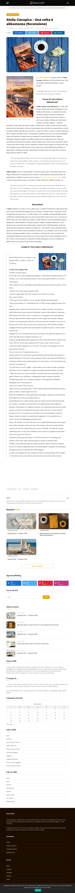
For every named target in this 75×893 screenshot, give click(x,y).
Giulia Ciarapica (11, 489)
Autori (8, 736)
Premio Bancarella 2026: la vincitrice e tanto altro (33, 644)
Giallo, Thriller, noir (11, 746)
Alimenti (8, 791)
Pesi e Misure (10, 798)
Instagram (9, 872)
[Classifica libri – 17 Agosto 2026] (21, 521)
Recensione (34, 489)
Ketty (8, 498)
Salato (8, 778)
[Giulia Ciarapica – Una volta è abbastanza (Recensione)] (37, 54)
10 (37, 712)
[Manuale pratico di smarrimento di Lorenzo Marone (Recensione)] (54, 521)
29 (19, 721)
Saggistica (9, 756)
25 (46, 718)
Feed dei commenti (11, 849)
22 (19, 718)
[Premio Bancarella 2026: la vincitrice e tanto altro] (10, 643)
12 (55, 712)
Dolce (7, 781)
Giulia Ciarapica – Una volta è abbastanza (20, 119)
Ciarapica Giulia (12, 14)
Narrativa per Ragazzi (12, 752)
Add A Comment (37, 566)
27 (64, 718)
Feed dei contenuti (11, 846)
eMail (7, 866)
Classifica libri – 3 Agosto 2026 (27, 653)
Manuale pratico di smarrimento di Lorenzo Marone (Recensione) (53, 534)
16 (28, 715)
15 (19, 715)
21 (11, 718)
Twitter (8, 879)
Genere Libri (27, 8)
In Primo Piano (44, 530)
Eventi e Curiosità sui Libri (13, 766)
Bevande (8, 785)
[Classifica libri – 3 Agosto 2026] (10, 653)
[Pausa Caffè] (37, 3)
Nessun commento (42, 28)
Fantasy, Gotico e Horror (13, 749)
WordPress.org (10, 852)
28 (11, 721)
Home (14, 8)
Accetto (38, 890)
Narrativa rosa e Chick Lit (13, 742)
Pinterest (8, 876)
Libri (19, 489)
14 (11, 715)
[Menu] (7, 3)
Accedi (8, 842)
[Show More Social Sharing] (67, 33)
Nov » (11, 724)
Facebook (9, 869)
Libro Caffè (20, 8)
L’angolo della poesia (12, 759)
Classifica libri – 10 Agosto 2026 (17, 559)
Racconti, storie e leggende (13, 762)
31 (37, 721)
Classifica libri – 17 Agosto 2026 (17, 533)
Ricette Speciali (10, 801)
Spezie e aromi (10, 795)
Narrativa (33, 8)
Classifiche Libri (12, 530)
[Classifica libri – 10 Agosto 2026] (21, 547)
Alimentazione (10, 788)
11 (46, 712)
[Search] (68, 3)
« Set (7, 724)
